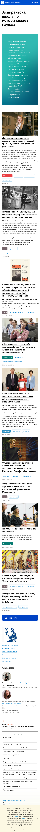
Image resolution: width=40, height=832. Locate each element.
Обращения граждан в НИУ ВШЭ (14, 762)
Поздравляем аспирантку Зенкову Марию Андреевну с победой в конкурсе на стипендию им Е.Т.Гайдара (18, 597)
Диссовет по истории (9, 658)
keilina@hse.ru (11, 685)
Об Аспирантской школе (10, 645)
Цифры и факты (8, 741)
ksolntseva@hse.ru (12, 710)
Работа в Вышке (8, 790)
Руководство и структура (12, 744)
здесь (16, 816)
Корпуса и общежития (11, 755)
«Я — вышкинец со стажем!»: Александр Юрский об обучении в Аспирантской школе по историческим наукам (18, 348)
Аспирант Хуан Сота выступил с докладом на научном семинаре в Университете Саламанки (18, 578)
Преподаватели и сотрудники (13, 751)
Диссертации (6, 661)
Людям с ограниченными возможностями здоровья (17, 782)
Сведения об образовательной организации (18, 778)
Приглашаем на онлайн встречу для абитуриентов (19, 530)
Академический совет (9, 648)
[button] (15, 734)
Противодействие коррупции (13, 769)
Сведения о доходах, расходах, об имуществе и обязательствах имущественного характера (19, 773)
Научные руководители (9, 651)
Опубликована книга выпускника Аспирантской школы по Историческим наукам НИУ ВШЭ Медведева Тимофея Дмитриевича (19, 467)
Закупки (6, 758)
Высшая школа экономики (13, 2)
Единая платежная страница (13, 787)
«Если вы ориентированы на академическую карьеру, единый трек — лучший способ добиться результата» (18, 142)
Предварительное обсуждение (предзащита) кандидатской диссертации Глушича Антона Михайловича (17, 487)
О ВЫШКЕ (7, 737)
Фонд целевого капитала (12, 765)
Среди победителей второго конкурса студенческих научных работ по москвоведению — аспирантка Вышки (17, 397)
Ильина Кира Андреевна (27, 683)
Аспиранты (5, 655)
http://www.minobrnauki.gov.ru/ (14, 801)
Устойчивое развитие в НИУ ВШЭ (15, 748)
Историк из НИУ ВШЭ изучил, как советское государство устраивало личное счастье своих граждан (19, 214)
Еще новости (11, 617)
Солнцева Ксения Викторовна (11, 703)
